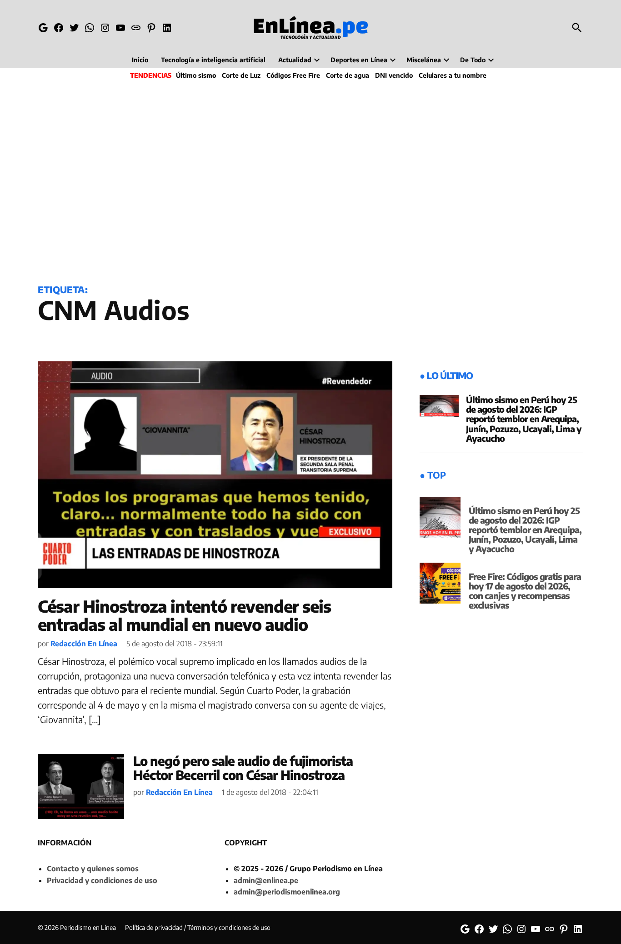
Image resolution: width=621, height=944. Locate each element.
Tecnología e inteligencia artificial (213, 60)
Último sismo (196, 75)
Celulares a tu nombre (452, 75)
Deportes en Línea (359, 60)
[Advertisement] (310, 180)
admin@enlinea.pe (266, 880)
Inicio (140, 60)
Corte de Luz (241, 75)
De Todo (473, 60)
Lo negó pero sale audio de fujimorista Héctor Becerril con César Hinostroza (243, 768)
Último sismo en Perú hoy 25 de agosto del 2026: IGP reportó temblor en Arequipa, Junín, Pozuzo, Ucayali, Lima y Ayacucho (523, 418)
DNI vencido (394, 75)
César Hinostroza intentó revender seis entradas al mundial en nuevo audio (184, 615)
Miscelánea (423, 60)
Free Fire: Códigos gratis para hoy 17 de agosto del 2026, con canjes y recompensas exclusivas (525, 590)
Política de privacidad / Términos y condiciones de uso (197, 927)
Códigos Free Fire (293, 75)
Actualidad (294, 60)
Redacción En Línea (83, 643)
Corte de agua (347, 75)
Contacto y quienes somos (93, 868)
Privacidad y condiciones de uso (102, 880)
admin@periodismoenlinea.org (287, 891)
